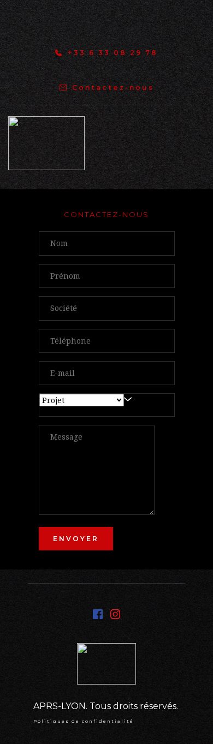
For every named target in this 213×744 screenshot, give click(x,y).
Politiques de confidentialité (83, 721)
